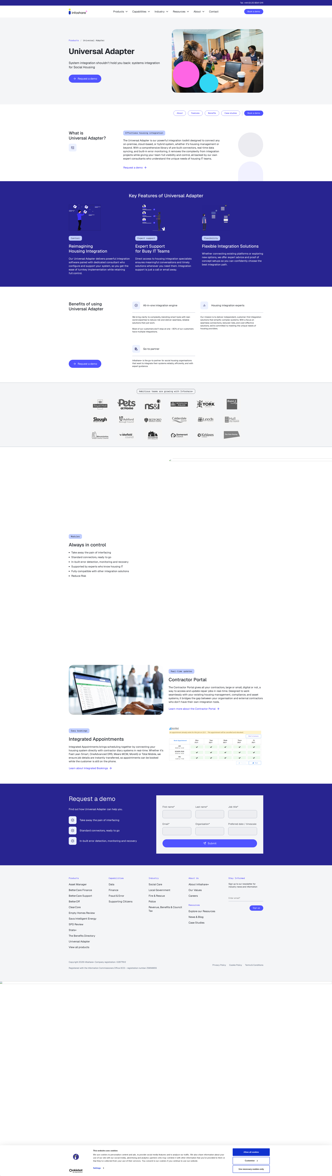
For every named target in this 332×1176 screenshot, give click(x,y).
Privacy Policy (219, 965)
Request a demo (87, 78)
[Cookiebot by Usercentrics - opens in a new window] (76, 1171)
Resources (179, 11)
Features (195, 113)
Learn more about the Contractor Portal (192, 708)
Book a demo (253, 11)
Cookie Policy (235, 965)
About (197, 11)
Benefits (212, 113)
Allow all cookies (251, 1152)
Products (118, 11)
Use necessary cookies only (251, 1169)
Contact (214, 11)
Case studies (230, 113)
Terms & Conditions (254, 965)
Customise (250, 1161)
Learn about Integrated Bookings (88, 768)
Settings (97, 1168)
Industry (160, 11)
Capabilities (139, 11)
